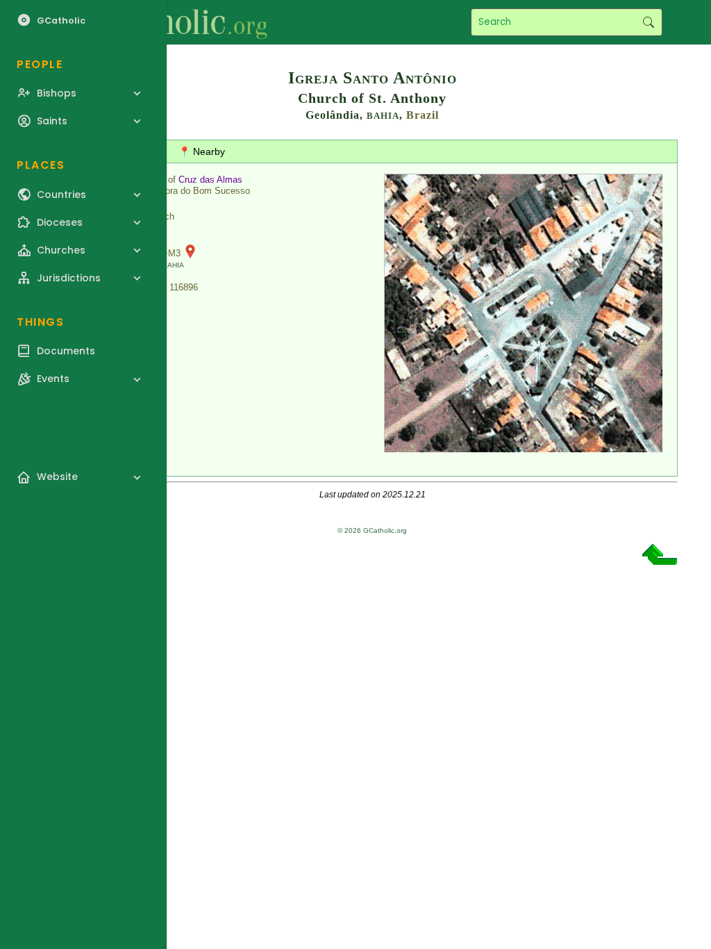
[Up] (659, 559)
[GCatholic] (171, 22)
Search (648, 22)
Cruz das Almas (210, 179)
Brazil (422, 115)
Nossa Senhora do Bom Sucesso (183, 190)
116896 (183, 287)
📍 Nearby (201, 151)
